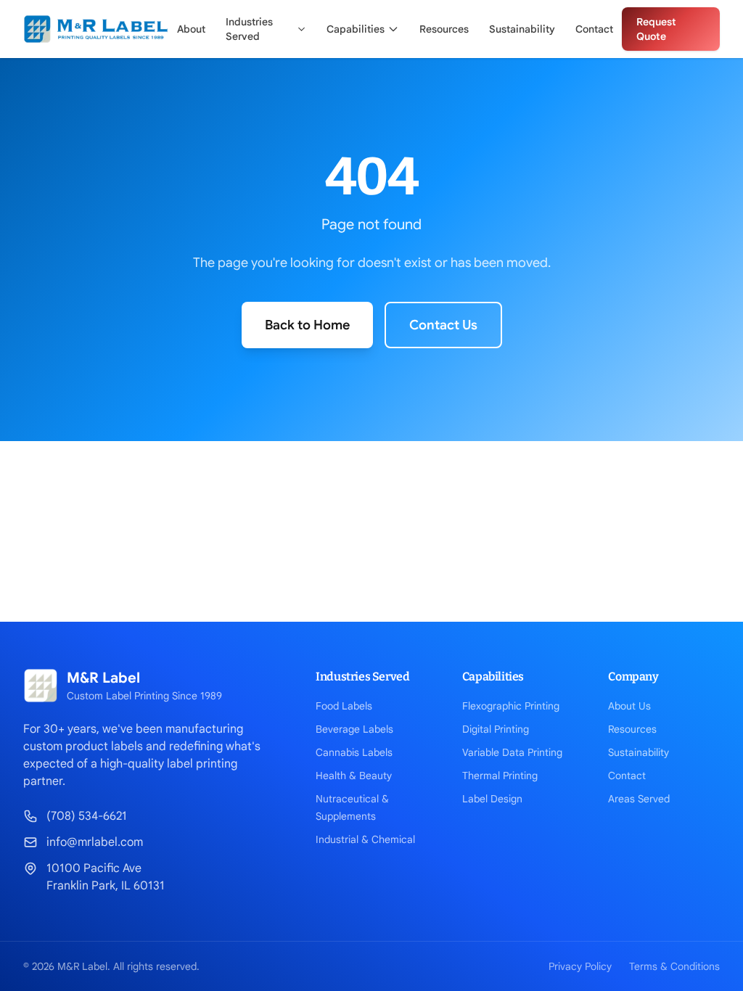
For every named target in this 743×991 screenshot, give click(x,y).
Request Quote (656, 29)
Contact (594, 29)
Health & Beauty (354, 775)
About (191, 29)
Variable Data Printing (512, 752)
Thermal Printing (500, 775)
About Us (629, 705)
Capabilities (356, 29)
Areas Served (639, 798)
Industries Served (249, 29)
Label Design (492, 798)
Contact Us (443, 325)
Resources (444, 29)
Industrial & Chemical (365, 839)
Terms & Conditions (674, 966)
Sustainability (522, 29)
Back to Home (307, 325)
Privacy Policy (580, 966)
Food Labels (344, 705)
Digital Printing (495, 729)
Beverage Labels (354, 729)
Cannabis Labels (354, 752)
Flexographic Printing (510, 705)
